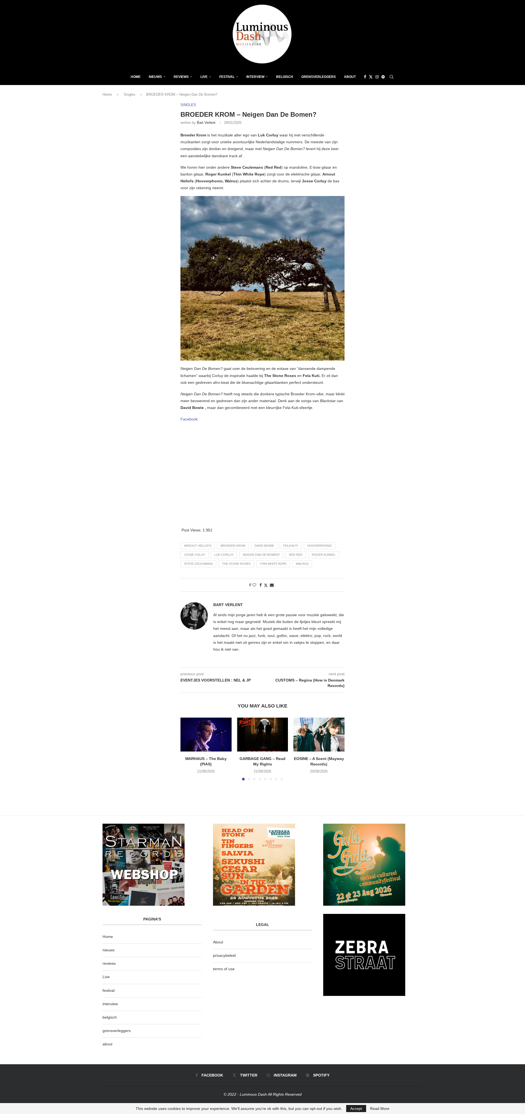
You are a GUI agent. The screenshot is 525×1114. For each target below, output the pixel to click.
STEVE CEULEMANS (198, 563)
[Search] (391, 77)
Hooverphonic (319, 545)
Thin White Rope (273, 563)
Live (204, 77)
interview (110, 1004)
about (107, 1044)
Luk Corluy (224, 554)
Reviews (181, 77)
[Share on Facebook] (260, 585)
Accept (356, 1108)
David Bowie (264, 545)
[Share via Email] (272, 585)
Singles (129, 94)
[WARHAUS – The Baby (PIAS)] (206, 735)
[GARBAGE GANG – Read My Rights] (262, 735)
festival (109, 990)
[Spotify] (383, 77)
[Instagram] (377, 77)
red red (295, 554)
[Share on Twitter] (266, 585)
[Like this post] (254, 585)
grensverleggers (117, 1030)
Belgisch (284, 77)
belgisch (110, 1017)
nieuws (155, 77)
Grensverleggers (318, 77)
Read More (379, 1108)
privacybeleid (224, 955)
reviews (109, 963)
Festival (227, 77)
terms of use (224, 969)
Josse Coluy (194, 554)
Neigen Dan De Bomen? (261, 554)
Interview (255, 77)
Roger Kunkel (324, 554)
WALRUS (302, 563)
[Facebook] (365, 77)
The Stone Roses (236, 563)
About (350, 77)
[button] (187, 748)
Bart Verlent (206, 123)
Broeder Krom (233, 545)
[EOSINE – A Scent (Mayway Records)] (319, 735)
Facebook (189, 419)
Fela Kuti (290, 545)
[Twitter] (371, 77)
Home (136, 77)
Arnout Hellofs (197, 545)
